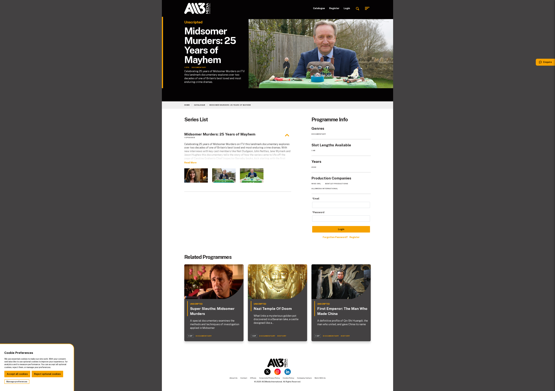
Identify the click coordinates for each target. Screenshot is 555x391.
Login (347, 8)
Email (316, 198)
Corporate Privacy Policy (269, 378)
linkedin (287, 372)
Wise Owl (316, 184)
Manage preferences (16, 381)
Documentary (318, 134)
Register (334, 8)
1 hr (313, 150)
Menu (368, 8)
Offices (253, 378)
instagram (277, 372)
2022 (313, 167)
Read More (190, 162)
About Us (233, 378)
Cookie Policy (288, 378)
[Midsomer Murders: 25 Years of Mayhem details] (287, 135)
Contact (243, 378)
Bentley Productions (336, 184)
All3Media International (324, 188)
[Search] (357, 8)
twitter (267, 372)
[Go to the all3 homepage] (197, 8)
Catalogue (319, 8)
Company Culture (304, 378)
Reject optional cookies (47, 374)
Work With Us (320, 378)
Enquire (544, 63)
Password (318, 212)
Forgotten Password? (335, 237)
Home (187, 105)
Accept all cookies (17, 374)
